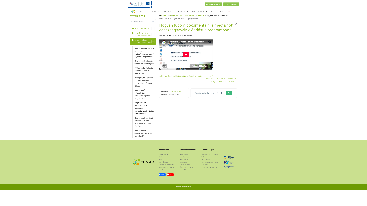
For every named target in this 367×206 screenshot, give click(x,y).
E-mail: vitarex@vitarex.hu (209, 167)
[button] (234, 11)
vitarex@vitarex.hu (214, 4)
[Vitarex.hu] (137, 11)
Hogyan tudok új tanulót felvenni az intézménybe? (144, 62)
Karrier (161, 157)
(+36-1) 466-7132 (206, 159)
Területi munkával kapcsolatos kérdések (143, 34)
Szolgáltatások (180, 11)
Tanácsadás (184, 154)
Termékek (166, 11)
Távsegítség (184, 159)
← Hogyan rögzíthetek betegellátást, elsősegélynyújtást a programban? (186, 76)
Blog (212, 11)
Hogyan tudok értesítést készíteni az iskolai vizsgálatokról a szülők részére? (143, 122)
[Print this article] (236, 24)
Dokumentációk (185, 165)
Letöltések (183, 162)
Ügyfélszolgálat (185, 157)
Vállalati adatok (163, 154)
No (222, 93)
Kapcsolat (221, 11)
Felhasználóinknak (198, 11)
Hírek (160, 159)
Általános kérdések (142, 28)
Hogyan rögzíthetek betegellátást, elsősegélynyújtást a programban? (142, 94)
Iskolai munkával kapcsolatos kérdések (143, 41)
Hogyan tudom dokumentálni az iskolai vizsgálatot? (143, 133)
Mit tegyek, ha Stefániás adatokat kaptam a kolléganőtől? (143, 70)
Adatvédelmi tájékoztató (166, 165)
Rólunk (154, 11)
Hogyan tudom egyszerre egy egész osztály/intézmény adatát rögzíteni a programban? (144, 52)
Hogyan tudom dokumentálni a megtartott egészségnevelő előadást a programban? (144, 108)
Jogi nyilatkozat (163, 162)
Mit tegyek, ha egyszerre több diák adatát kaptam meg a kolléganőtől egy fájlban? (143, 82)
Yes (229, 93)
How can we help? (176, 92)
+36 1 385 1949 (232, 4)
